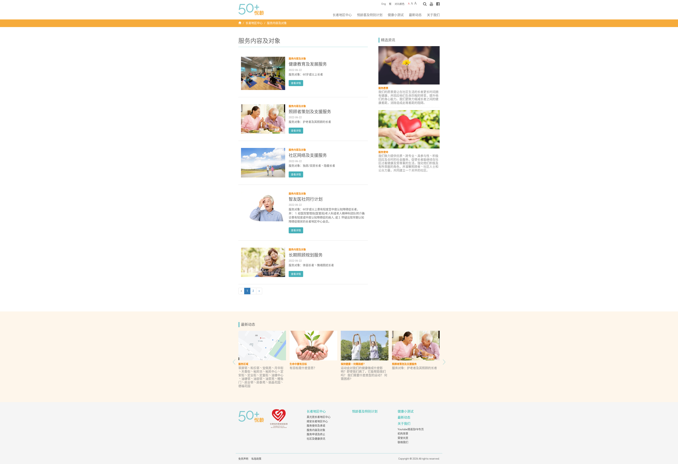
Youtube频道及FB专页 (411, 429)
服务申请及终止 (316, 434)
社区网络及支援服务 (308, 155)
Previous (234, 361)
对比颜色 (400, 3)
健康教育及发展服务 (308, 64)
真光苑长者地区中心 (319, 417)
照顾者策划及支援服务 (310, 111)
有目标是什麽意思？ (303, 368)
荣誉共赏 (403, 438)
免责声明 (243, 458)
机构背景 (403, 433)
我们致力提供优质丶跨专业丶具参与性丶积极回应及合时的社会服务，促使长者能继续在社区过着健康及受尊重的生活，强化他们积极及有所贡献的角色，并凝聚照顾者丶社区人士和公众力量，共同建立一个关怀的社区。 (408, 163)
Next (444, 361)
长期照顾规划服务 (306, 255)
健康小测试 (396, 15)
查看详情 (296, 83)
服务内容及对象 (316, 430)
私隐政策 (256, 458)
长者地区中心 (254, 23)
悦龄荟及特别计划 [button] (369, 15)
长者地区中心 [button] (342, 15)
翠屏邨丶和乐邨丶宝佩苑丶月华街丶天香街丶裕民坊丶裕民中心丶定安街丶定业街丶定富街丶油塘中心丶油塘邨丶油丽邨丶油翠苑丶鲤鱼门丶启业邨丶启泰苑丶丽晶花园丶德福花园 (260, 377)
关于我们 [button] (433, 15)
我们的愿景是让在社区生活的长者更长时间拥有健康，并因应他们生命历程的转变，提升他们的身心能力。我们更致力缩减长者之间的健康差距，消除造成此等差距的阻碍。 (408, 97)
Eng (384, 3)
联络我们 (403, 442)
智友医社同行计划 (306, 199)
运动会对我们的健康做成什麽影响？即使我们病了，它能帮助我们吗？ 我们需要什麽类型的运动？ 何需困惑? (364, 373)
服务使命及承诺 (316, 425)
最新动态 (415, 15)
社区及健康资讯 (316, 438)
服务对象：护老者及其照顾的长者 (414, 368)
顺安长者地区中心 (317, 421)
